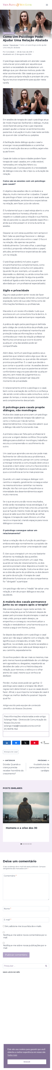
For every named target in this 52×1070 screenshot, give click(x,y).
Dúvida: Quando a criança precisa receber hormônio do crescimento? (13, 767)
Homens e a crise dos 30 (21, 827)
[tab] (21, 844)
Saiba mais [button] (12, 1055)
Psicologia (9, 33)
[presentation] (26, 807)
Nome (7, 908)
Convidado (10, 52)
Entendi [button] (27, 1062)
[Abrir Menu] (47, 5)
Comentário (10, 876)
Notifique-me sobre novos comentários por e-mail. (25, 936)
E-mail (7, 920)
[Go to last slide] (7, 817)
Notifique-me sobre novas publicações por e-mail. (25, 946)
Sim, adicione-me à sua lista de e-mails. (22, 926)
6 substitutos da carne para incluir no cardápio (39, 766)
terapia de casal (11, 752)
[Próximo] (45, 817)
